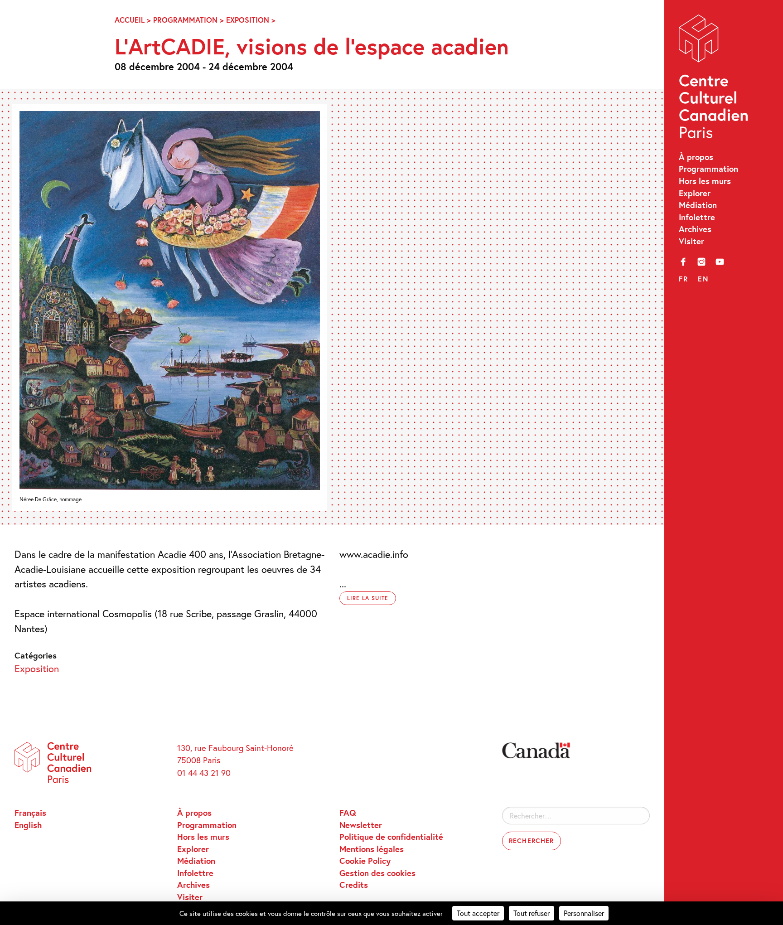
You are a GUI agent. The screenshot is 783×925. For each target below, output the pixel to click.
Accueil (130, 20)
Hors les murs (705, 180)
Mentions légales (371, 848)
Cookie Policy (365, 860)
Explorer (694, 193)
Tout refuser (531, 913)
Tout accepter (478, 913)
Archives (695, 228)
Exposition (247, 20)
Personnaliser (584, 913)
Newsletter (360, 824)
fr (683, 278)
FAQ (347, 812)
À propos (696, 156)
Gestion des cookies (377, 872)
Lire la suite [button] (367, 598)
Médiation (698, 204)
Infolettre (697, 217)
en (703, 278)
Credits (353, 884)
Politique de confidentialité (391, 836)
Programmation (708, 168)
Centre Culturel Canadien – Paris (714, 79)
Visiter (691, 241)
